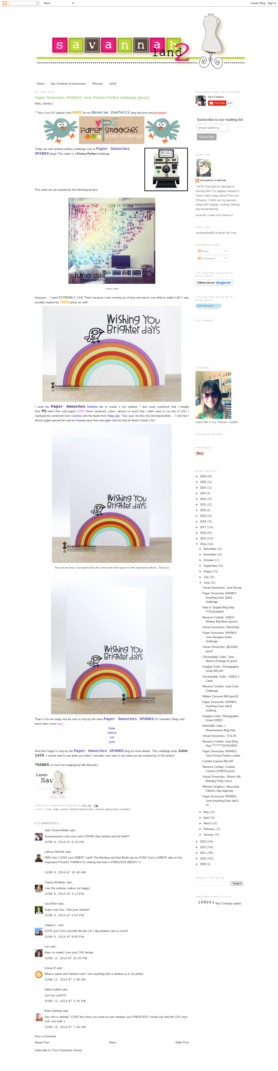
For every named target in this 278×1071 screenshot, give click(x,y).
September (211, 565)
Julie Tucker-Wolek (57, 830)
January (209, 834)
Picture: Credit (112, 288)
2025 (203, 482)
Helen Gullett (53, 989)
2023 (203, 493)
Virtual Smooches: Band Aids (220, 627)
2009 (203, 864)
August (208, 571)
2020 (203, 510)
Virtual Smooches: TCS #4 (219, 736)
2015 (203, 538)
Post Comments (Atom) (67, 1050)
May (207, 812)
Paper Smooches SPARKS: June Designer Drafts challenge (219, 637)
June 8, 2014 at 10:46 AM (65, 872)
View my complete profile (214, 215)
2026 (203, 476)
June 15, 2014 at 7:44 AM (65, 1027)
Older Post (182, 1042)
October (209, 560)
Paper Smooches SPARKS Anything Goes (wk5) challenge (219, 597)
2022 (203, 499)
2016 (203, 532)
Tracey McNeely (55, 882)
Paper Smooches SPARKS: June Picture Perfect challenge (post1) (92, 97)
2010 (203, 858)
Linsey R (50, 968)
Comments (208, 258)
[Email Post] (95, 806)
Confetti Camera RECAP (217, 761)
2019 (203, 515)
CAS (49, 809)
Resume (97, 83)
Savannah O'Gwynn (213, 180)
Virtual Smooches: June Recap (222, 587)
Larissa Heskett (54, 851)
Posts (205, 251)
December (210, 548)
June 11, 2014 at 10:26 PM (66, 958)
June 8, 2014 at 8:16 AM (64, 842)
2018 (203, 521)
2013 (203, 841)
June (207, 582)
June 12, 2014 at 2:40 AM (65, 979)
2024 (203, 487)
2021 (203, 504)
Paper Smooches (82, 809)
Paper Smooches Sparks (113, 809)
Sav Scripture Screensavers (68, 83)
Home (40, 83)
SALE (113, 83)
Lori (47, 946)
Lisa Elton (51, 903)
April (207, 817)
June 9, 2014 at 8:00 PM (64, 936)
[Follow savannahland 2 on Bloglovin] (214, 284)
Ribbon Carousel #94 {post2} (220, 696)
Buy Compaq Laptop (228, 903)
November (210, 554)
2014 (203, 544)
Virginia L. (51, 925)
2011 (203, 852)
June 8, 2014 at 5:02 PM (64, 915)
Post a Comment (45, 1036)
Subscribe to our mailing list (220, 120)
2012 (203, 847)
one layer (60, 809)
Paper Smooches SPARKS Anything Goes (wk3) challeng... (219, 706)
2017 (203, 527)
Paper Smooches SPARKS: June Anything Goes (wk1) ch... (220, 801)
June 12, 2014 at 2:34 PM (65, 1001)
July (207, 577)
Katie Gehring (53, 1010)
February (209, 829)
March (208, 823)
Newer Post (42, 1042)
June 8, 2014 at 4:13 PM (64, 893)
